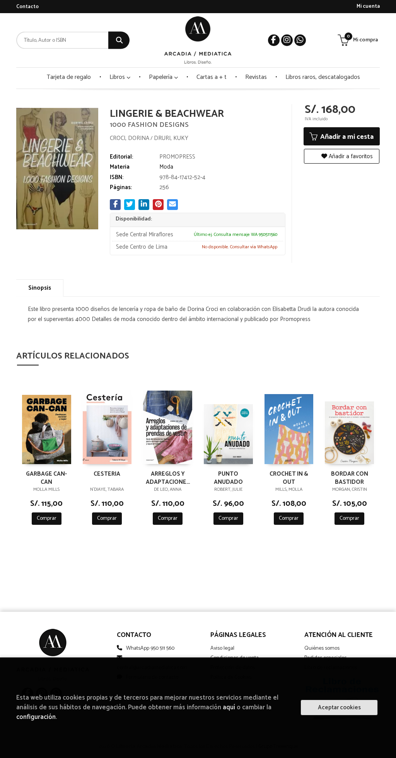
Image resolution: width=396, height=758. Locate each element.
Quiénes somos (322, 648)
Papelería (161, 77)
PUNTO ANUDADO (228, 477)
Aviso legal (222, 648)
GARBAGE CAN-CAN (46, 477)
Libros (117, 77)
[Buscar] (119, 40)
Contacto (27, 7)
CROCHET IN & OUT (289, 477)
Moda (166, 167)
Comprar (46, 518)
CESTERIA (107, 474)
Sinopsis (39, 288)
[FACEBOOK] (274, 40)
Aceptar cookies (339, 707)
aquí (229, 707)
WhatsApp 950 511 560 (150, 648)
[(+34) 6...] (300, 40)
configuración (36, 717)
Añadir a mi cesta (346, 137)
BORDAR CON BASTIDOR (349, 477)
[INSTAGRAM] (287, 40)
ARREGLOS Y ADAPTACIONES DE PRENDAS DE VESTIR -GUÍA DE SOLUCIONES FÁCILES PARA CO (167, 477)
